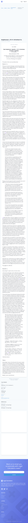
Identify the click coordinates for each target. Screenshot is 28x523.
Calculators (3, 495)
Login (22, 1)
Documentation (4, 504)
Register (25, 1)
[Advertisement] (14, 24)
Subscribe (14, 474)
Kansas (9, 8)
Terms (2, 508)
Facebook (3, 514)
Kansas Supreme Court (13, 8)
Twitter (2, 516)
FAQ (2, 506)
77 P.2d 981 (8, 41)
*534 (5, 132)
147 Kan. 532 (3, 41)
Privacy (2, 507)
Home (2, 8)
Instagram (3, 515)
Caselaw (5, 8)
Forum (2, 497)
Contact (2, 503)
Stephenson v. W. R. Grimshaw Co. (11, 39)
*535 (3, 217)
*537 (8, 352)
